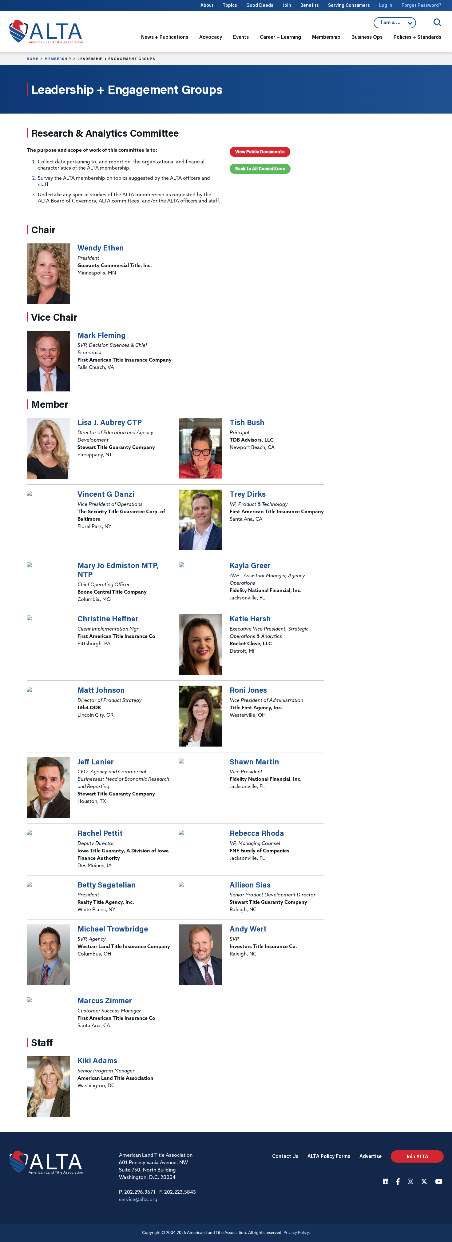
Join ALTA (417, 1156)
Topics (230, 5)
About (206, 5)
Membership (58, 59)
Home (32, 59)
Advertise (370, 1156)
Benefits (309, 5)
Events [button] (241, 37)
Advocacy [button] (210, 37)
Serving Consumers (349, 5)
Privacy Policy (296, 1233)
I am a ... (395, 24)
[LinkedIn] (386, 1182)
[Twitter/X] (425, 1182)
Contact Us (285, 1156)
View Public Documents (260, 151)
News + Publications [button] (164, 37)
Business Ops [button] (367, 37)
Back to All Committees (260, 168)
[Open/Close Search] (437, 22)
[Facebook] (399, 1182)
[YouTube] (439, 1182)
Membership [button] (326, 37)
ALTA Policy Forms (328, 1156)
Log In (385, 5)
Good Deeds (259, 5)
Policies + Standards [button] (417, 37)
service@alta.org (138, 1199)
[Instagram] (411, 1182)
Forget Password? (421, 5)
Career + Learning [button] (280, 37)
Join (287, 5)
